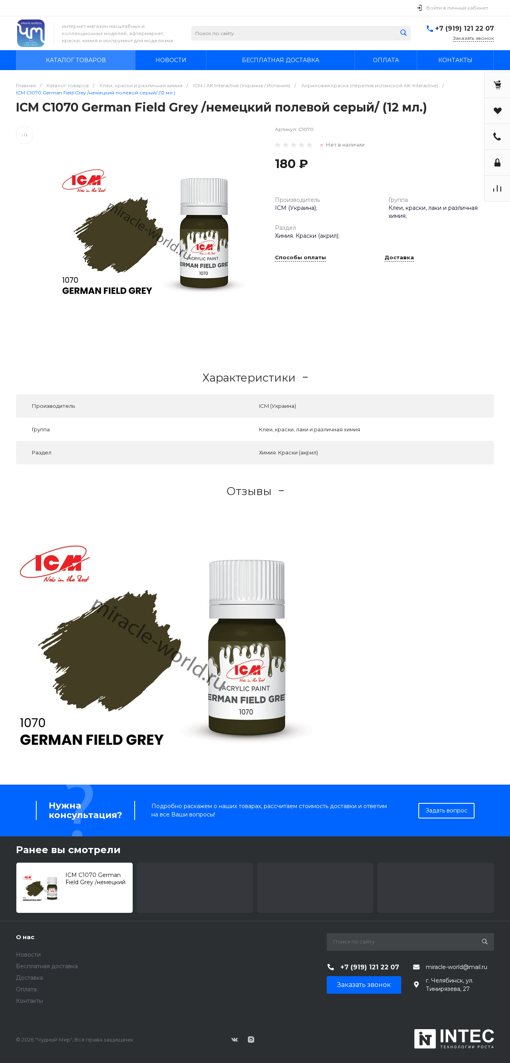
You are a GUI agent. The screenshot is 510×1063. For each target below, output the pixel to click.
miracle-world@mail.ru (456, 967)
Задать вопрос (446, 810)
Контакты (29, 1000)
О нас (25, 937)
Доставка (399, 257)
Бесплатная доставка (47, 966)
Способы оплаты (300, 257)
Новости (28, 954)
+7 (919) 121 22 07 (464, 28)
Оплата (26, 989)
